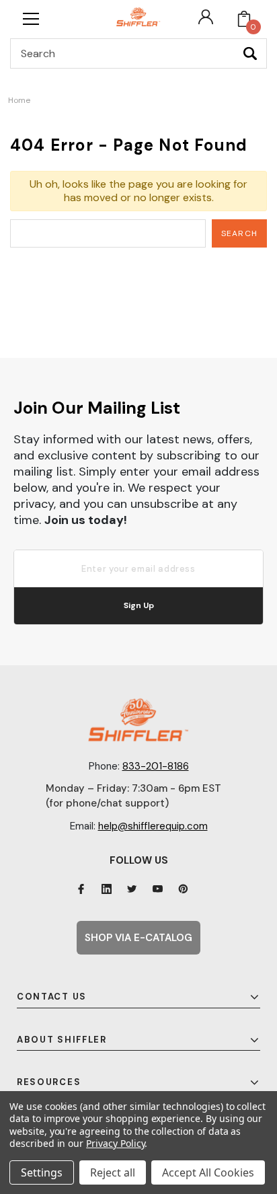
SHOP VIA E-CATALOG (138, 937)
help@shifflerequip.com (153, 826)
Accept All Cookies (208, 1172)
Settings (42, 1172)
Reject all (112, 1172)
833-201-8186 (155, 766)
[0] (244, 19)
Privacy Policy (115, 1143)
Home (19, 100)
